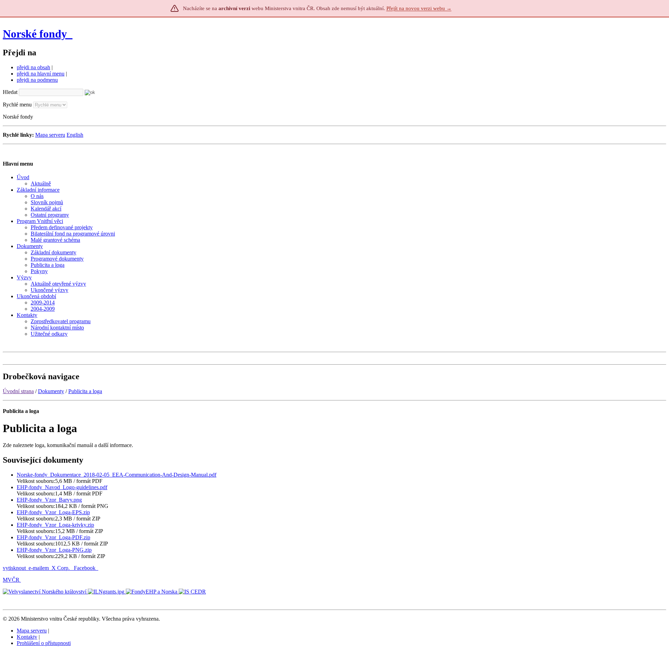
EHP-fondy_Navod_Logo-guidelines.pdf (62, 487)
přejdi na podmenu (37, 80)
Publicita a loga (85, 391)
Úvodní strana (18, 391)
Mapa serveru (50, 135)
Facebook (85, 568)
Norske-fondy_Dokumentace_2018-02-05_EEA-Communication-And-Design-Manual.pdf (116, 475)
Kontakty (27, 637)
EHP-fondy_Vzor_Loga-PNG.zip (54, 550)
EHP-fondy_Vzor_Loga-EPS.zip (53, 512)
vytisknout (14, 568)
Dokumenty (51, 391)
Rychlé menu (17, 104)
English (75, 135)
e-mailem (39, 568)
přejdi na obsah (33, 67)
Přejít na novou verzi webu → (419, 8)
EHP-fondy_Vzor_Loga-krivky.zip (55, 525)
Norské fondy (36, 33)
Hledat (10, 92)
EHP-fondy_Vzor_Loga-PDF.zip (53, 537)
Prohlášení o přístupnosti (44, 643)
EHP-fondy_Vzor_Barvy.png (49, 500)
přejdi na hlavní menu (40, 74)
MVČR (11, 580)
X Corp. (61, 568)
